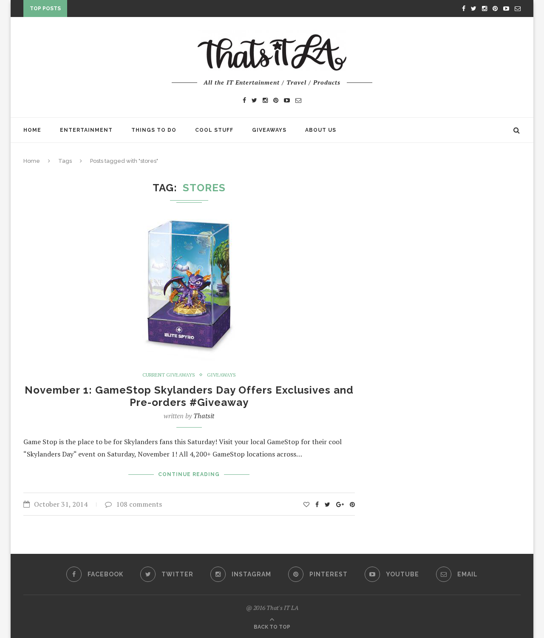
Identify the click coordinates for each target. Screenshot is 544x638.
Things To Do (153, 130)
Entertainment (86, 130)
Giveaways (269, 130)
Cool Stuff (214, 130)
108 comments (139, 504)
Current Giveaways (168, 375)
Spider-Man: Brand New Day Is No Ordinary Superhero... (161, 10)
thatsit (203, 415)
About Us (320, 130)
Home (32, 130)
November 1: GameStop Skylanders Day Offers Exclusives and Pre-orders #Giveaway (189, 396)
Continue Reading (189, 474)
